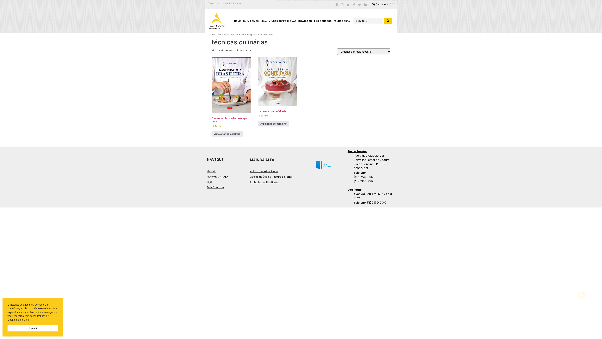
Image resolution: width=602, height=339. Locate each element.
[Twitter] (359, 5)
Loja (264, 21)
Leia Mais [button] (23, 319)
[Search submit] (388, 21)
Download (305, 21)
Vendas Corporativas (282, 21)
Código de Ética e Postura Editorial (271, 177)
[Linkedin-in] (365, 5)
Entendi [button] (33, 328)
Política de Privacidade (264, 171)
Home (237, 21)
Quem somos (251, 21)
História (211, 171)
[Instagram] (342, 5)
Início (214, 34)
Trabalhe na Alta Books (264, 182)
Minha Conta (342, 21)
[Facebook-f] (354, 5)
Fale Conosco (323, 21)
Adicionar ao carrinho (227, 133)
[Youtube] (348, 5)
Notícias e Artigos (218, 176)
